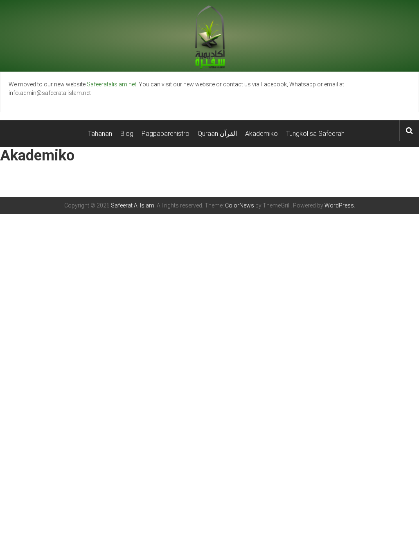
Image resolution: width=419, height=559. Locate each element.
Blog (126, 133)
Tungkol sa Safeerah (315, 133)
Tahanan (100, 133)
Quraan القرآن (217, 133)
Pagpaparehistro (165, 133)
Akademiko (261, 133)
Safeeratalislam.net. (112, 84)
